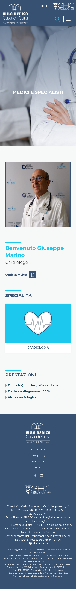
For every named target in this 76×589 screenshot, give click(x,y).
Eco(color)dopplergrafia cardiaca (33, 385)
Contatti (38, 467)
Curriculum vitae (16, 274)
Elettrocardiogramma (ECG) (29, 391)
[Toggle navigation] (68, 19)
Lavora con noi (38, 461)
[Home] (38, 433)
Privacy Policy (38, 455)
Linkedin (41, 476)
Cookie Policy (38, 449)
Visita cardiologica (22, 397)
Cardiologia (38, 347)
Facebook (35, 476)
